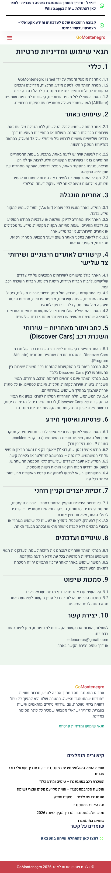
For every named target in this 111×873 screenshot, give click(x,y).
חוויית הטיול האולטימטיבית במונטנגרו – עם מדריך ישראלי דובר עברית (56, 771)
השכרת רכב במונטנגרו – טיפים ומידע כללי (71, 781)
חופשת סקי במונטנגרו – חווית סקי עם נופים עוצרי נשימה (60, 789)
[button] (10, 38)
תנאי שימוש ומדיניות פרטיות (81, 726)
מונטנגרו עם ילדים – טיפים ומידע (79, 797)
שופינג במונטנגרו (91, 820)
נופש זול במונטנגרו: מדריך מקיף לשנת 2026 (70, 813)
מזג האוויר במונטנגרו (88, 805)
